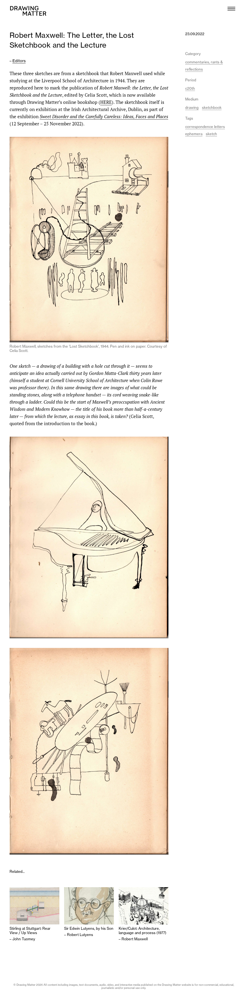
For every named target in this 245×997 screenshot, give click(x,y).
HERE (106, 102)
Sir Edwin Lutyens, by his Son (88, 928)
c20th (190, 88)
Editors (19, 60)
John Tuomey (23, 939)
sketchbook (212, 107)
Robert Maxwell (135, 939)
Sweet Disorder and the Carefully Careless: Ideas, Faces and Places (104, 116)
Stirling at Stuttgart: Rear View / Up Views (30, 930)
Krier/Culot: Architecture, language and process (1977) (142, 930)
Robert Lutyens (80, 934)
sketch (211, 134)
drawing (192, 107)
